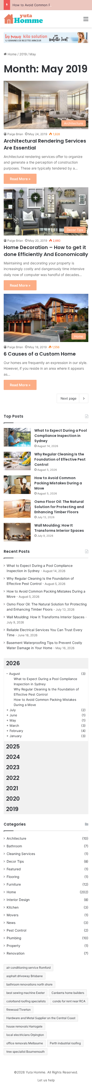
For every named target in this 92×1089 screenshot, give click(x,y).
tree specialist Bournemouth (25, 1051)
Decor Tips (15, 861)
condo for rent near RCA (69, 1001)
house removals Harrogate (24, 1026)
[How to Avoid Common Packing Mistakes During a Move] (17, 484)
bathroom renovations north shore (29, 984)
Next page (69, 398)
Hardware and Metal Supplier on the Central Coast (40, 1018)
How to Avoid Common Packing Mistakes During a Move (58, 483)
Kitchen (13, 907)
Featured (14, 869)
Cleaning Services (21, 854)
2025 (13, 746)
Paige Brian (15, 134)
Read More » (20, 179)
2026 (13, 663)
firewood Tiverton (18, 1009)
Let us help (46, 1080)
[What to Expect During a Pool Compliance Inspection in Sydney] (17, 437)
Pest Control (16, 930)
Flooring (13, 877)
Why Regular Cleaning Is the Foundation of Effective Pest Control (60, 459)
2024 (13, 757)
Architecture (16, 838)
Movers (12, 915)
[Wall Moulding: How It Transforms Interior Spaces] (17, 532)
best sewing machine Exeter (25, 993)
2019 (23, 54)
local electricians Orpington (25, 1035)
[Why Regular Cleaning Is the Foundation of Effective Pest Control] (17, 461)
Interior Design (18, 900)
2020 (13, 799)
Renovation (16, 953)
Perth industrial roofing (65, 1043)
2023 (13, 767)
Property (13, 946)
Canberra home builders (68, 993)
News (11, 923)
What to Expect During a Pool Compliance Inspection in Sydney (60, 435)
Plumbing (14, 938)
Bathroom (14, 846)
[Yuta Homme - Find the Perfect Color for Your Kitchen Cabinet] (23, 19)
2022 (12, 778)
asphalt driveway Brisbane (24, 976)
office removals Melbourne (24, 1043)
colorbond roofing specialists (26, 1001)
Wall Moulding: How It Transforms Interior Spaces (59, 528)
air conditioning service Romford (28, 967)
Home (12, 54)
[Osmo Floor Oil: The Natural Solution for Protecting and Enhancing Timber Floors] (17, 508)
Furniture (14, 884)
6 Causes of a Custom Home (40, 353)
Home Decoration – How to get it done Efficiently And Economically (46, 251)
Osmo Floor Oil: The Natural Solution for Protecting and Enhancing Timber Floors (59, 506)
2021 (12, 788)
